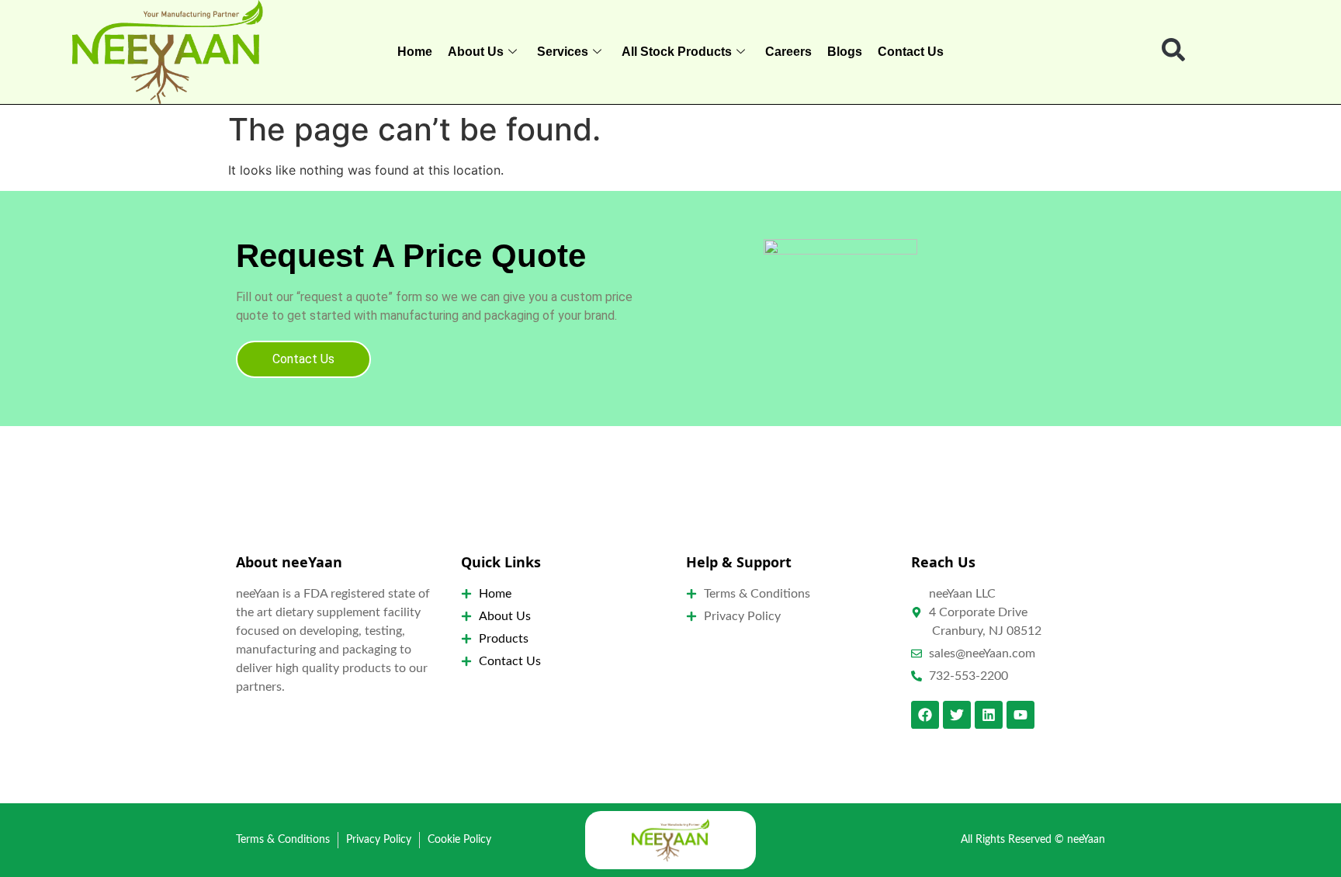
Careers (788, 51)
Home (414, 51)
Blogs (844, 51)
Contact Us (911, 51)
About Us (476, 51)
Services (562, 51)
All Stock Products (677, 51)
